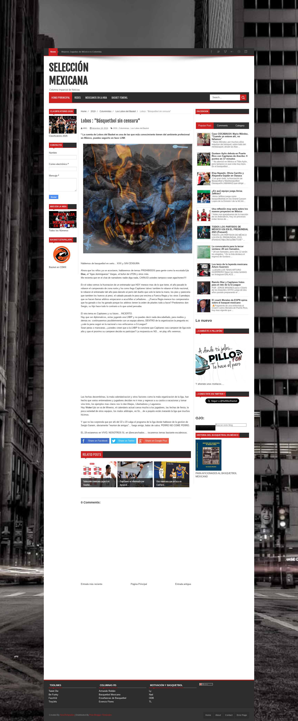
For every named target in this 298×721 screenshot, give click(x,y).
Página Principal (139, 584)
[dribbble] (239, 52)
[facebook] (211, 52)
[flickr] (232, 52)
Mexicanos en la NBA (96, 97)
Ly (150, 691)
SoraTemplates (67, 715)
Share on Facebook (98, 440)
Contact (228, 715)
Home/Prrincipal (60, 97)
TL (150, 701)
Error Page (242, 715)
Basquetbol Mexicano (109, 694)
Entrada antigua (183, 584)
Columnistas (124, 128)
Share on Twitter (126, 440)
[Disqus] (136, 634)
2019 (115, 128)
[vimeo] (225, 52)
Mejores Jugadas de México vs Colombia (81, 52)
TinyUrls (53, 701)
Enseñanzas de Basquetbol (112, 698)
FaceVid (53, 698)
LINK (122, 138)
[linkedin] (245, 52)
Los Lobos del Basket (140, 128)
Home (208, 715)
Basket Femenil (120, 97)
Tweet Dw (53, 691)
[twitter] (218, 52)
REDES (77, 97)
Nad (151, 694)
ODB (151, 698)
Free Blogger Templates (100, 715)
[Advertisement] (103, 24)
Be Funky (53, 694)
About (218, 715)
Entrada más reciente (91, 584)
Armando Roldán (107, 691)
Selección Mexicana (69, 74)
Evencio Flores (106, 701)
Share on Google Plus (156, 440)
